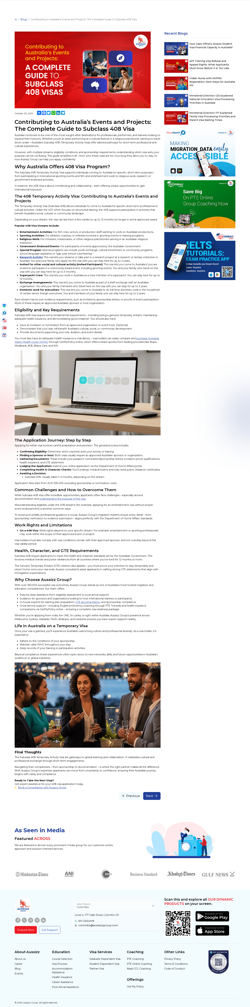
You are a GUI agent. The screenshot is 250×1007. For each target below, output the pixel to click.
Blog (17, 968)
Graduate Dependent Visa (104, 958)
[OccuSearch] (4, 312)
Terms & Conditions (176, 963)
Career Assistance (62, 982)
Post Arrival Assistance (65, 987)
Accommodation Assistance (62, 970)
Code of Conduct (174, 968)
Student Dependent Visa (104, 963)
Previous (133, 796)
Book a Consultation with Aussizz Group (42, 787)
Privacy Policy (172, 958)
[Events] (4, 335)
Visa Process (59, 963)
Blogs (23, 19)
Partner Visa (96, 968)
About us (20, 958)
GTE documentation (88, 602)
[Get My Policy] (4, 305)
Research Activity (31, 257)
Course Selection (62, 958)
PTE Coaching (135, 958)
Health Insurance (62, 977)
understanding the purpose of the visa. (62, 498)
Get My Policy (135, 986)
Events (19, 973)
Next (149, 796)
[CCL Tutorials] (4, 327)
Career (18, 963)
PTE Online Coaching (139, 963)
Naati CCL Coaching (139, 968)
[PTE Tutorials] (4, 320)
